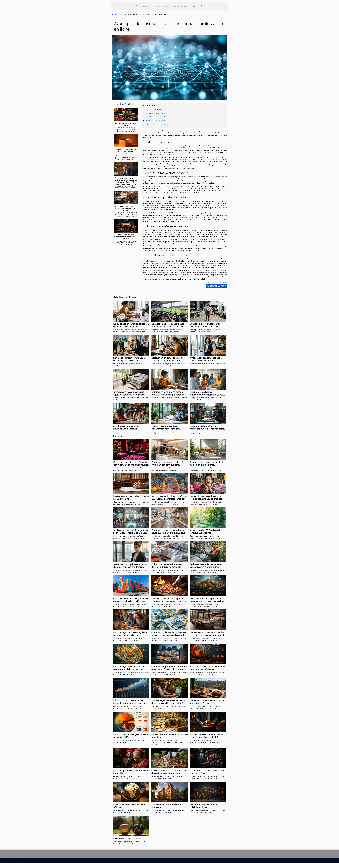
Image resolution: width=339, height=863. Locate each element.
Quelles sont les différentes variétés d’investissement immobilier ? (168, 772)
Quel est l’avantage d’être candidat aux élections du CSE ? (126, 152)
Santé (167, 6)
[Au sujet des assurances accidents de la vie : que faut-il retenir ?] (208, 722)
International (157, 6)
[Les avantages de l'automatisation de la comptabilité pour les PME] (169, 688)
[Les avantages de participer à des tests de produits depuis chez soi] (208, 483)
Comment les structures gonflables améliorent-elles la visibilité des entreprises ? (130, 601)
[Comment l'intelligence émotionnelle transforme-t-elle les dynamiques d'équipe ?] (208, 379)
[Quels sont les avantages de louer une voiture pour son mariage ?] (126, 197)
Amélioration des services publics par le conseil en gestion (206, 359)
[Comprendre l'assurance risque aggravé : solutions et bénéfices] (131, 379)
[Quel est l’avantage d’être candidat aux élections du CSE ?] (126, 140)
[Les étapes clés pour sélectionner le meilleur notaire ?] (131, 483)
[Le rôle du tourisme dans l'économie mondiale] (169, 722)
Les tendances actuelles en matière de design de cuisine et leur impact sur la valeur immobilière (207, 635)
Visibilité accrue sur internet (154, 109)
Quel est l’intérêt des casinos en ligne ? (126, 124)
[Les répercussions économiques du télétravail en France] (208, 688)
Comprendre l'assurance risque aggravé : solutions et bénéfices (128, 393)
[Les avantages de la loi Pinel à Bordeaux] (169, 792)
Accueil (114, 14)
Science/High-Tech (180, 6)
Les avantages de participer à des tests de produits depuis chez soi (206, 497)
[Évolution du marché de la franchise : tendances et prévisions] (208, 653)
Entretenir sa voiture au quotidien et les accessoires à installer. (126, 237)
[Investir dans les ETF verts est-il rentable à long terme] (208, 517)
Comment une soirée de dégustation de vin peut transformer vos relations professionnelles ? (131, 465)
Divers (193, 6)
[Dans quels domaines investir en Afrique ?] (131, 792)
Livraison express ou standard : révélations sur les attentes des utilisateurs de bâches (205, 327)
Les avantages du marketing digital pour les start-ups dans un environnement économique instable (130, 636)
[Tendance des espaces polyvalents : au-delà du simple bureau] (208, 449)
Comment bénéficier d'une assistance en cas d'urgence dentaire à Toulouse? (126, 180)
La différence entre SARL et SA (128, 838)
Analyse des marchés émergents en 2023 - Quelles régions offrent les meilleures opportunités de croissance (130, 534)
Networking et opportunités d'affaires (157, 117)
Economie (145, 6)
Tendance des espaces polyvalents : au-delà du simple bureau (207, 463)
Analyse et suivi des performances (156, 124)
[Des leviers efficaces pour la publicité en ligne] (208, 792)
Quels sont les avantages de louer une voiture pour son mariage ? (126, 208)
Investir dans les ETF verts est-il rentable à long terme (205, 531)
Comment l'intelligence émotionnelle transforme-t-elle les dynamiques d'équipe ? (207, 395)
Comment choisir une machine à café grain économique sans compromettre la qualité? (167, 465)
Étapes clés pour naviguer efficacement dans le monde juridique (165, 429)
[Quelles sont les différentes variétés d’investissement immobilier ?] (169, 758)
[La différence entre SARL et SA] (131, 826)
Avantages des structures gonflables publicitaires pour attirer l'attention (169, 497)
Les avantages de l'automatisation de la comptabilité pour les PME (168, 701)
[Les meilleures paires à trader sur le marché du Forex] (208, 758)
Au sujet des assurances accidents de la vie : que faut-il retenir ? (206, 735)
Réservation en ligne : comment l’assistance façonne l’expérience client (167, 361)
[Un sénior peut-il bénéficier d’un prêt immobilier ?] (131, 758)
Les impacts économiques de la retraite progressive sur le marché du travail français (206, 601)
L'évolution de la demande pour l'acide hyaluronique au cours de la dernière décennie (130, 703)
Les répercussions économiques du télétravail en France (207, 701)
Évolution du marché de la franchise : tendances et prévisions (207, 667)
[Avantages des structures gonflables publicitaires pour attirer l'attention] (169, 483)
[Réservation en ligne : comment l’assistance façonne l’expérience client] (169, 345)
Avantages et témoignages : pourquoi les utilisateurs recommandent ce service (126, 429)
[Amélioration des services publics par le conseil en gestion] (208, 345)
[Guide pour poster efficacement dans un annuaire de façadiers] (169, 551)
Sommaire (150, 105)
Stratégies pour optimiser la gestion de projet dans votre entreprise (130, 565)
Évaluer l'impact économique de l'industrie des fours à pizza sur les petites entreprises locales (168, 601)
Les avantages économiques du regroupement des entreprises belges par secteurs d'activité (129, 669)
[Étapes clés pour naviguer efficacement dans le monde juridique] (169, 413)
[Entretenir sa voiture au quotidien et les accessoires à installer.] (126, 226)
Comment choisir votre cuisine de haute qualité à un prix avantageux (168, 531)
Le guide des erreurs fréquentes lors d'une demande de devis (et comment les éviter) (131, 327)
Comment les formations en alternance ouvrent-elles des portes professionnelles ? (207, 429)
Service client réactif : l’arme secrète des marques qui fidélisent (131, 359)
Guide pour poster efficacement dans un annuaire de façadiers (166, 565)
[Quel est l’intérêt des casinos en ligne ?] (126, 114)
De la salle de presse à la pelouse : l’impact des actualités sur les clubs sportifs (168, 327)
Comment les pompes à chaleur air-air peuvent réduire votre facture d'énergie (169, 669)
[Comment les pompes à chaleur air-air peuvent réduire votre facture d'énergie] (169, 653)
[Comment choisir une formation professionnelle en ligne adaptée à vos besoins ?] (169, 379)
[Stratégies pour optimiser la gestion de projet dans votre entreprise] (131, 551)
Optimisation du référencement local (157, 120)
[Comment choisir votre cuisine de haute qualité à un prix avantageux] (169, 517)
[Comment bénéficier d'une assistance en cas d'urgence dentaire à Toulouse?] (126, 169)
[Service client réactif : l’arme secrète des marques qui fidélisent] (131, 345)
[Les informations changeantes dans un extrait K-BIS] (131, 722)
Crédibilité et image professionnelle (156, 113)
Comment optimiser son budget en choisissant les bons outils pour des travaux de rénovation (168, 635)
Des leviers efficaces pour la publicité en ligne (203, 806)
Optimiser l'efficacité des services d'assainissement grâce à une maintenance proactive (206, 567)
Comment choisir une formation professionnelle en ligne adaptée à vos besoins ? (168, 395)
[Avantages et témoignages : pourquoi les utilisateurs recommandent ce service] (131, 413)
